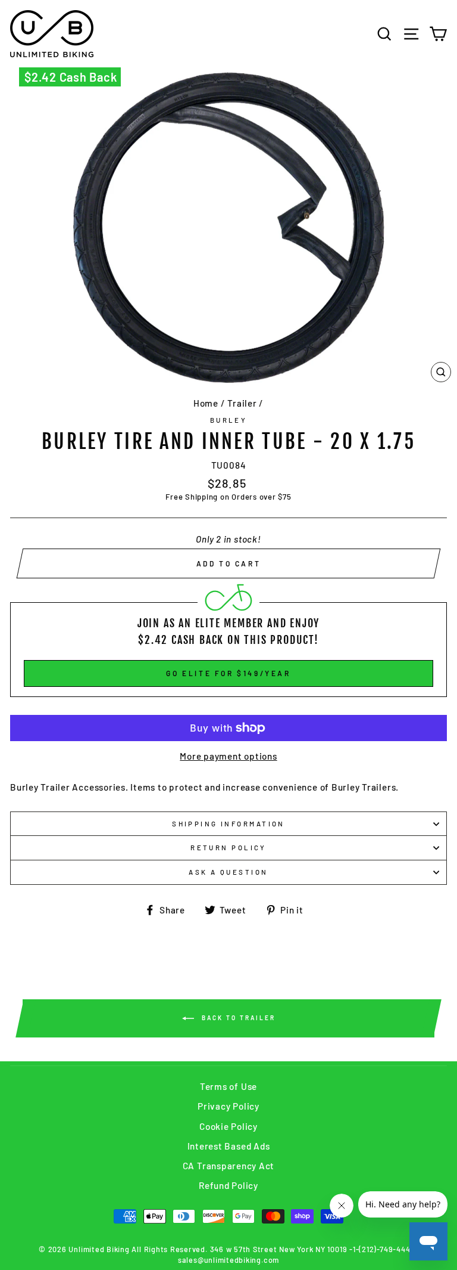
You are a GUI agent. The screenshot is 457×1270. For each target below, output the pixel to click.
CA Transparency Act (229, 1165)
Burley (229, 420)
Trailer (241, 403)
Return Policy (228, 847)
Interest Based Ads (228, 1146)
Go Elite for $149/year (228, 673)
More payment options (228, 756)
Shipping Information (228, 824)
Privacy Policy (228, 1106)
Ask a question (228, 872)
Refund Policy (228, 1185)
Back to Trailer (237, 1017)
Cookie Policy (228, 1126)
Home (205, 403)
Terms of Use (228, 1086)
